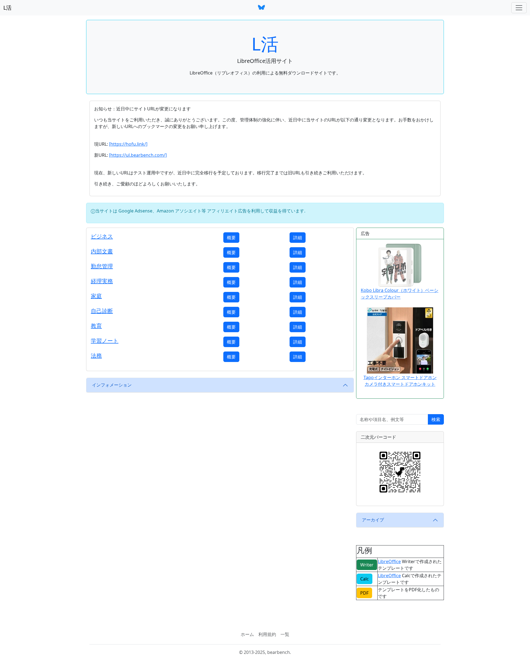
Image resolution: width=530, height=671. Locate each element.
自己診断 (102, 311)
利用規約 (267, 634)
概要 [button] (231, 238)
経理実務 (102, 281)
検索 (435, 419)
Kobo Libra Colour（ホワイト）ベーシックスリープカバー (399, 293)
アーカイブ (373, 520)
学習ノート (104, 340)
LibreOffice (389, 561)
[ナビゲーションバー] (519, 7)
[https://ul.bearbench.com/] (138, 155)
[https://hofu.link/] (128, 144)
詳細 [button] (297, 238)
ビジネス (102, 236)
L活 (7, 7)
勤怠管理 (102, 266)
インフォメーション (112, 385)
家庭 (96, 296)
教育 (96, 325)
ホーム (247, 634)
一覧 (284, 634)
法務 (96, 355)
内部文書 (102, 251)
